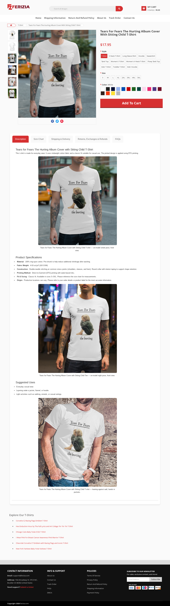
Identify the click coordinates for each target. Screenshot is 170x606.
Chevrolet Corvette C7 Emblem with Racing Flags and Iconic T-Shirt (42, 543)
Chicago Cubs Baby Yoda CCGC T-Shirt (31, 532)
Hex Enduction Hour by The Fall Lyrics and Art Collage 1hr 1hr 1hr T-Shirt (44, 526)
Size (103, 73)
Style (104, 51)
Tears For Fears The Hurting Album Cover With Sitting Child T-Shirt (54, 25)
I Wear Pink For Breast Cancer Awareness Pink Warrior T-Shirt (40, 537)
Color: (107, 84)
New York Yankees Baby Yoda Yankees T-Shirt (34, 548)
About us (101, 18)
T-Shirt (20, 25)
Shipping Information (55, 18)
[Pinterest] (61, 121)
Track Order (115, 18)
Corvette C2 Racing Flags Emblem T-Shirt (32, 521)
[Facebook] (52, 121)
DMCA (49, 592)
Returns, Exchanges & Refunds (92, 139)
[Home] (18, 6)
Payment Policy (93, 592)
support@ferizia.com (21, 575)
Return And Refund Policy (81, 18)
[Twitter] (57, 121)
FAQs (117, 139)
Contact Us (129, 18)
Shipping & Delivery (60, 139)
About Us (50, 575)
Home (38, 18)
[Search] (119, 8)
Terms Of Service (93, 575)
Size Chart (39, 139)
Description (20, 139)
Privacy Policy (92, 580)
